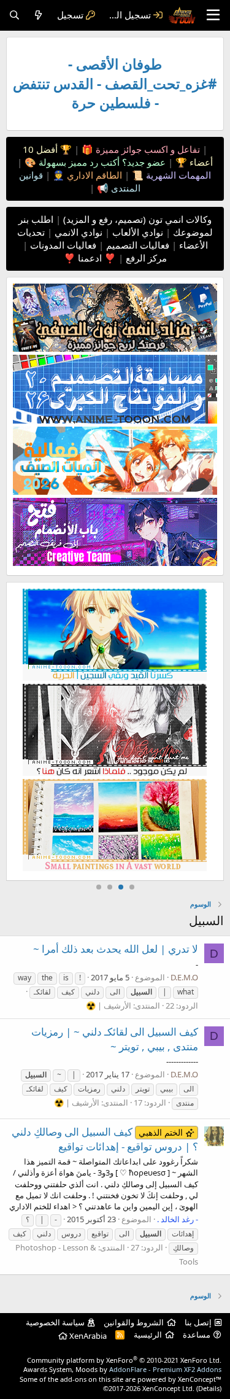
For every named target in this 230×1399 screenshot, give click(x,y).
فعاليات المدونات (62, 245)
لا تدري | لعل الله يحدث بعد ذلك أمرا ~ (115, 949)
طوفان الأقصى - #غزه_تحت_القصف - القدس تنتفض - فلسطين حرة (115, 83)
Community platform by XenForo (124, 1360)
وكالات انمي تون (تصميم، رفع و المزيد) (137, 219)
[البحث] (14, 15)
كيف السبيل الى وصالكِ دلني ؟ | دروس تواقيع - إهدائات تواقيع (105, 1139)
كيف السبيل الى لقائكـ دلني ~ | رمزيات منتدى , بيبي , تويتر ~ (114, 1039)
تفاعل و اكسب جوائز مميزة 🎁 (139, 149)
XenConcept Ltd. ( (170, 1388)
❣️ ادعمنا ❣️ (90, 258)
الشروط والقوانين (134, 1322)
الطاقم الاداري (93, 175)
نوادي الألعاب (136, 232)
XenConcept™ (199, 1379)
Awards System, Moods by (122, 1369)
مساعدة (196, 1334)
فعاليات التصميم (136, 245)
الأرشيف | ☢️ (108, 1005)
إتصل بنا (198, 1322)
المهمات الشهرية (177, 175)
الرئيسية (148, 1334)
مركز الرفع (145, 258)
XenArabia (87, 1335)
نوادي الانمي (77, 232)
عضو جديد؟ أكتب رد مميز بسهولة (101, 162)
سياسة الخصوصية (55, 1322)
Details (209, 1388)
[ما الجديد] (38, 15)
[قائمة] (213, 15)
